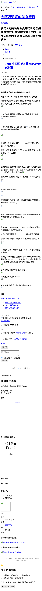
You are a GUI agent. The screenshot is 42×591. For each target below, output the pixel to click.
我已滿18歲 (5, 587)
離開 (12, 587)
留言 (23, 333)
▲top (3, 343)
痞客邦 (18, 333)
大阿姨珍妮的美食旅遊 (18, 17)
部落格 (7, 52)
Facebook (4, 298)
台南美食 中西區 (20, 339)
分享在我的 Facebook (13, 303)
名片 (7, 55)
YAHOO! (15, 298)
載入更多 (4, 347)
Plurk (10, 298)
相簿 (7, 49)
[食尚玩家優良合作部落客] (11, 552)
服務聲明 (23, 561)
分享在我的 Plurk (11, 305)
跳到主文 (4, 23)
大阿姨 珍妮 (5, 321)
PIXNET (10, 558)
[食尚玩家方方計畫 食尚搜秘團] (13, 543)
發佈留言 (4, 360)
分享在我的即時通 (12, 308)
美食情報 (18, 45)
